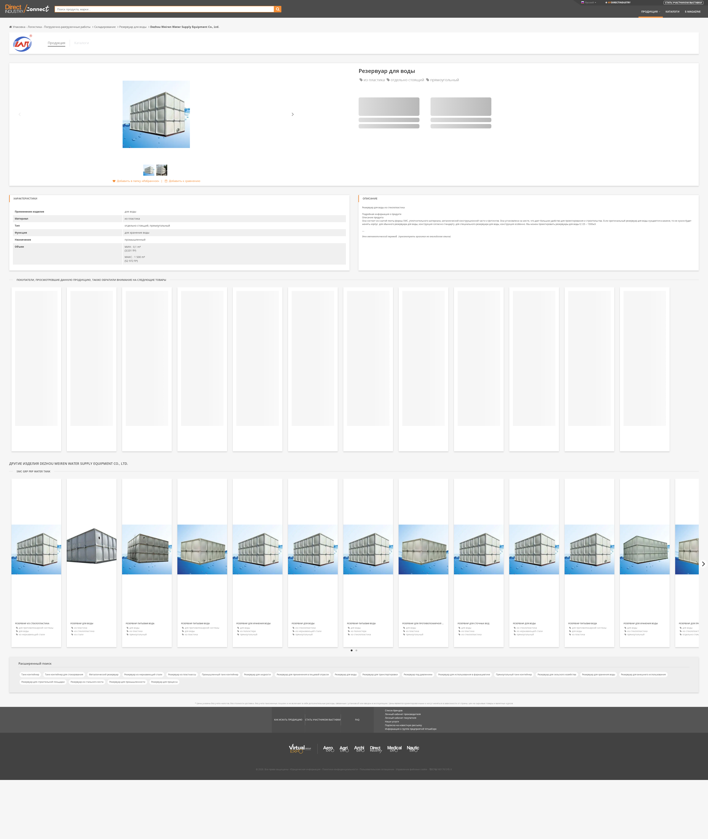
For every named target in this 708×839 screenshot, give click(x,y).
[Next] (292, 114)
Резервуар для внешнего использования (643, 674)
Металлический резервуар (103, 674)
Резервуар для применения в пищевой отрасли (303, 674)
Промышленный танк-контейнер (220, 674)
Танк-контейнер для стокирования (64, 674)
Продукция (649, 11)
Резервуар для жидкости (257, 674)
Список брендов (393, 710)
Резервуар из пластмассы (182, 674)
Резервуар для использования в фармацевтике (464, 674)
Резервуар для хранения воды (598, 674)
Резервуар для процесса (164, 681)
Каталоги (672, 11)
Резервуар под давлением (418, 674)
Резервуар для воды (346, 674)
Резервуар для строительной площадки (43, 681)
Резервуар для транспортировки (380, 674)
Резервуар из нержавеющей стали (143, 674)
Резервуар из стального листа (87, 681)
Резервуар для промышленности (127, 681)
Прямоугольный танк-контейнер (514, 674)
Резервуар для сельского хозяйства (557, 674)
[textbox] (164, 9)
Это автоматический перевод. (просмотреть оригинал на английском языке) (406, 236)
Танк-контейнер (30, 674)
